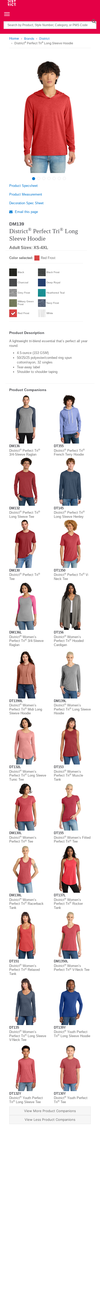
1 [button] (33, 178)
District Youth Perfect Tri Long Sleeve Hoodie (72, 1034)
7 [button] (64, 178)
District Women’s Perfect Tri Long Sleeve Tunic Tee (27, 775)
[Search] (93, 21)
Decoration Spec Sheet (26, 203)
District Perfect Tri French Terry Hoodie (69, 453)
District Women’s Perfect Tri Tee (22, 840)
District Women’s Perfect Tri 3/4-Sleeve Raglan (26, 641)
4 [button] (49, 178)
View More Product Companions (50, 1111)
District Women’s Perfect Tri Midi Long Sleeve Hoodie (25, 709)
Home (14, 38)
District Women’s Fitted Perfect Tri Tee (72, 840)
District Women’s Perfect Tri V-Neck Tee (71, 968)
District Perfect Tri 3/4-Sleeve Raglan (24, 453)
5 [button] (54, 178)
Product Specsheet (23, 186)
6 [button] (59, 178)
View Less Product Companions (50, 1119)
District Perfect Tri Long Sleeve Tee (24, 515)
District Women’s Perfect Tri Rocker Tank (68, 904)
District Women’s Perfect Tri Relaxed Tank (24, 970)
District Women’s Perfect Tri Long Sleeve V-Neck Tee (27, 1036)
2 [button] (38, 178)
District (44, 38)
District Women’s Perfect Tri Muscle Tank (68, 775)
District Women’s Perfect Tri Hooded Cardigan (69, 641)
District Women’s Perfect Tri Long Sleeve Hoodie (72, 709)
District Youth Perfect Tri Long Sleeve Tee (26, 1100)
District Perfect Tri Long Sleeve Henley (69, 515)
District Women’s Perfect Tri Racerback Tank (26, 904)
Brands (29, 38)
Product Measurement (25, 194)
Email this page (26, 212)
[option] (49, 116)
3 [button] (43, 178)
